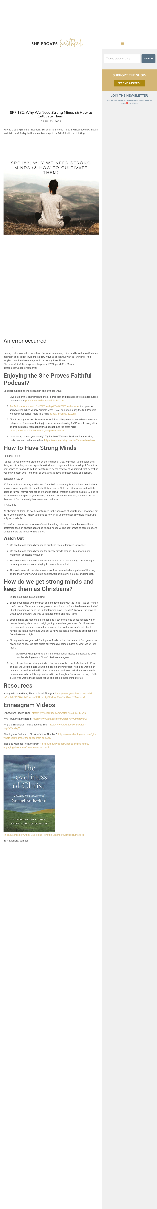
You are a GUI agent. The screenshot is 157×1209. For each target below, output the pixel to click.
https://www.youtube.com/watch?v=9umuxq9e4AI (60, 718)
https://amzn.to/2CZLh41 (63, 413)
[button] (122, 43)
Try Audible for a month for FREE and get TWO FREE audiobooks (44, 406)
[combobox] (122, 58)
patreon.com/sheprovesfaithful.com (44, 400)
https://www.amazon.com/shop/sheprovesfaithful (37, 430)
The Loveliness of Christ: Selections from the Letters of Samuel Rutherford (44, 834)
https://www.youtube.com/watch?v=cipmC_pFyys (59, 713)
